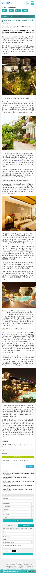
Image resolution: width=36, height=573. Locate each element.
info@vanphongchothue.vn (17, 567)
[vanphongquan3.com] (7, 3)
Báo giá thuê (9, 525)
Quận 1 (4, 10)
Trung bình (27, 444)
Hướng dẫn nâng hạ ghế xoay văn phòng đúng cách (16, 478)
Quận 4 (18, 10)
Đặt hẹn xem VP (26, 525)
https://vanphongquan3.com (8, 569)
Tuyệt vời (10, 446)
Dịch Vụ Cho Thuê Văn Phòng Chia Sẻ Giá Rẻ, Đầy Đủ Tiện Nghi (18, 474)
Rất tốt (3, 446)
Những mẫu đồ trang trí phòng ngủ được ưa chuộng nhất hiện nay (18, 490)
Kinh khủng (13, 444)
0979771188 (32, 571)
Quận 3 (11, 10)
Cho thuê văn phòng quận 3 (23, 569)
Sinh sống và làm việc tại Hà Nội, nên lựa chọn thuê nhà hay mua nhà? (18, 482)
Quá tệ (20, 444)
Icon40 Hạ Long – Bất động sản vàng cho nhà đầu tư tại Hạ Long (18, 486)
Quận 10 (25, 10)
